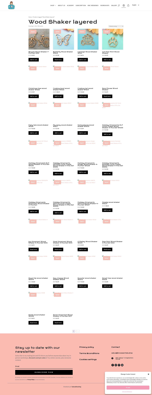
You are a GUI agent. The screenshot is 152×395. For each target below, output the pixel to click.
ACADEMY (70, 5)
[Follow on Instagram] (116, 365)
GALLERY (114, 5)
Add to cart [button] (33, 59)
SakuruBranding (76, 386)
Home (30, 17)
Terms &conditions (89, 353)
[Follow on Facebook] (112, 365)
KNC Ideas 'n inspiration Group (124, 358)
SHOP (52, 5)
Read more (58, 59)
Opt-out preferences (127, 391)
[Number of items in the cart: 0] (128, 5)
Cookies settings (88, 360)
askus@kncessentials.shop (122, 353)
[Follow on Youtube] (122, 365)
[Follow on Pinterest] (119, 365)
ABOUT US (61, 5)
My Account (124, 7)
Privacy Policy (30, 379)
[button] (148, 374)
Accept (128, 387)
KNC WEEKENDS (93, 5)
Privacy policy (86, 347)
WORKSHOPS (104, 5)
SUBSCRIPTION (81, 5)
